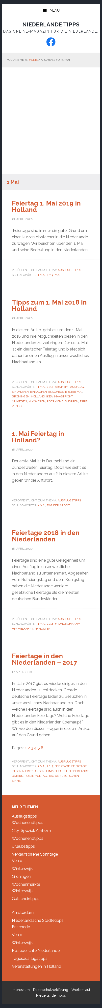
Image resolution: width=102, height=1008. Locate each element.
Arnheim (62, 387)
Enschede (56, 391)
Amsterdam (23, 912)
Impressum (21, 990)
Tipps (83, 401)
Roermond (55, 401)
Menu (55, 10)
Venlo (17, 406)
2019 (50, 275)
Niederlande (79, 771)
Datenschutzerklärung (50, 990)
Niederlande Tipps (50, 24)
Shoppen (71, 401)
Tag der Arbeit (58, 505)
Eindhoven (20, 391)
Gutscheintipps (25, 898)
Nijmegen (19, 401)
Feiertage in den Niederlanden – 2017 (44, 659)
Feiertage (62, 766)
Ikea (49, 396)
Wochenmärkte (26, 884)
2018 (50, 387)
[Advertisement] (51, 121)
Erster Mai (73, 391)
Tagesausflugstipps (30, 958)
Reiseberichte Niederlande (36, 950)
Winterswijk (22, 868)
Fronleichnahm (67, 623)
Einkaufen (38, 391)
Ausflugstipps (69, 270)
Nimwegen (36, 401)
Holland (38, 396)
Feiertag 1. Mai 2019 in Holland (46, 206)
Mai (57, 275)
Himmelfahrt (22, 628)
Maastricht (63, 396)
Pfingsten (42, 628)
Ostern (17, 776)
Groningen (20, 396)
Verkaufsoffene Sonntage (35, 854)
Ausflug (77, 387)
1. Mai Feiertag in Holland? (38, 437)
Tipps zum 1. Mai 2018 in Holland (49, 305)
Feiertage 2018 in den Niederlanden (45, 536)
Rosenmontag (36, 776)
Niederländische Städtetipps (38, 920)
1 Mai (41, 275)
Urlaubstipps (23, 846)
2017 (50, 766)
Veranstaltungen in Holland (36, 966)
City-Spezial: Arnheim (31, 830)
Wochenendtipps (27, 822)
